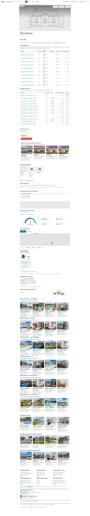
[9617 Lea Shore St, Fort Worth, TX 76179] (38, 456)
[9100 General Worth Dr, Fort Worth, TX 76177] (63, 326)
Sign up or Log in (82, 1)
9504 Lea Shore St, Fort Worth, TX (27, 58)
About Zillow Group (27, 500)
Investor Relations (45, 500)
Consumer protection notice (36, 492)
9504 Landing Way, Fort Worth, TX (27, 68)
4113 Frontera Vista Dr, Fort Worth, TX (28, 74)
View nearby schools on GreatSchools (28, 271)
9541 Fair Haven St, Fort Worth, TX (27, 61)
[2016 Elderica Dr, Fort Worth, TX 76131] (26, 326)
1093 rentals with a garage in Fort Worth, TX (29, 320)
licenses (24, 489)
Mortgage (37, 1)
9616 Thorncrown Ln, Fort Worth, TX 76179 (29, 118)
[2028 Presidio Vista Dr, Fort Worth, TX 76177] (63, 364)
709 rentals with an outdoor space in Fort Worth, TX (31, 396)
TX (30, 4)
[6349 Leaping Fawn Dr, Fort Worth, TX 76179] (63, 440)
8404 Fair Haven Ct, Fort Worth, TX (27, 71)
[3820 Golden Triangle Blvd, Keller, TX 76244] (38, 402)
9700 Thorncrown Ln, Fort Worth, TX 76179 (29, 110)
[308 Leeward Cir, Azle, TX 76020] (38, 440)
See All (23, 292)
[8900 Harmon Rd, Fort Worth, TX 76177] (63, 306)
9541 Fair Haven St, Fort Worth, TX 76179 (28, 123)
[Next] (68, 153)
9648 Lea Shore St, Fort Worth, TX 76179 (28, 100)
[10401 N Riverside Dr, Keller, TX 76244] (38, 345)
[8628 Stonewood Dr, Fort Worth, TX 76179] (26, 440)
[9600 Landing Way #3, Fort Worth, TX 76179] (52, 150)
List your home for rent (26, 138)
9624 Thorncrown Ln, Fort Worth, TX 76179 (29, 105)
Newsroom (40, 500)
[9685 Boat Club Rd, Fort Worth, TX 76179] (51, 421)
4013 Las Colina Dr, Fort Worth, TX (27, 78)
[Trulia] (21, 496)
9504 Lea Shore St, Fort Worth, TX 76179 (28, 116)
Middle (33, 247)
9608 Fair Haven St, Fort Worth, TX (27, 54)
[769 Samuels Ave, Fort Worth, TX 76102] (50, 326)
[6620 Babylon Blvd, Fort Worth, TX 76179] (63, 421)
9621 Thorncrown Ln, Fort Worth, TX (28, 64)
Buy (29, 1)
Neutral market (30, 224)
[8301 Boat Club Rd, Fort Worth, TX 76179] (26, 421)
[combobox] (17, 2)
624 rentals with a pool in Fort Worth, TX (29, 358)
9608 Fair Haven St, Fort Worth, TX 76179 (29, 95)
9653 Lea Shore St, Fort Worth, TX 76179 (28, 98)
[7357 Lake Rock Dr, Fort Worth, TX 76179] (51, 440)
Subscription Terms (54, 500)
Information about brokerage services (27, 492)
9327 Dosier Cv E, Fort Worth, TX (27, 81)
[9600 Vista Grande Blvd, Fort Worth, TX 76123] (50, 402)
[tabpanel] (45, 147)
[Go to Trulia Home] (3, 1)
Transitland (33, 486)
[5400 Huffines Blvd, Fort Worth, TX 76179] (50, 306)
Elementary (27, 247)
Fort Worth (34, 4)
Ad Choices (66, 500)
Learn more (59, 273)
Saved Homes (65, 1)
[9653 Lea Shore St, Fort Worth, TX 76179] (26, 456)
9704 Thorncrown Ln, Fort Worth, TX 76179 (29, 112)
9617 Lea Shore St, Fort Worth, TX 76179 (28, 121)
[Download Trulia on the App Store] (26, 496)
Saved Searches (74, 1)
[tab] (23, 231)
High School (39, 247)
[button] (26, 2)
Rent (33, 1)
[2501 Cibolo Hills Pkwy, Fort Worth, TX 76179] (38, 421)
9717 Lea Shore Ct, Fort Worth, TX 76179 (28, 103)
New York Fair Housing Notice (24, 491)
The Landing (30, 34)
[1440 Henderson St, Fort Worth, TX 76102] (38, 326)
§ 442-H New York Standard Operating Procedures (27, 490)
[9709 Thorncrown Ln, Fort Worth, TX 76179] (27, 150)
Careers (38, 500)
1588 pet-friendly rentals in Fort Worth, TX (29, 300)
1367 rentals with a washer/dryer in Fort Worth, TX (31, 377)
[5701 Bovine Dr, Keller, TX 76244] (38, 306)
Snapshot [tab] (23, 214)
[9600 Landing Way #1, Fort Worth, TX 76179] (64, 150)
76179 (38, 4)
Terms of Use (50, 500)
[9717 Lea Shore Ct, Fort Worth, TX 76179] (51, 456)
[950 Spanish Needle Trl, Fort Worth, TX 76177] (26, 345)
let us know (52, 504)
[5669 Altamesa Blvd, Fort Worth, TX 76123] (63, 402)
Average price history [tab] (30, 214)
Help (58, 500)
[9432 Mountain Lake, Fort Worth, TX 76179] (63, 456)
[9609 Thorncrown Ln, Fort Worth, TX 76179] (39, 150)
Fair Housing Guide (33, 500)
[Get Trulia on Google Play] (33, 496)
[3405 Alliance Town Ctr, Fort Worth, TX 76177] (26, 402)
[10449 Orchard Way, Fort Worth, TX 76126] (50, 345)
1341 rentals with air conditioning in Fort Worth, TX (31, 339)
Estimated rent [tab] (24, 131)
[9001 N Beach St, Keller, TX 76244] (26, 306)
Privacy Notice (62, 500)
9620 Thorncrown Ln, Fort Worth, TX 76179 (29, 107)
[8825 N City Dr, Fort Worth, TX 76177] (63, 383)
